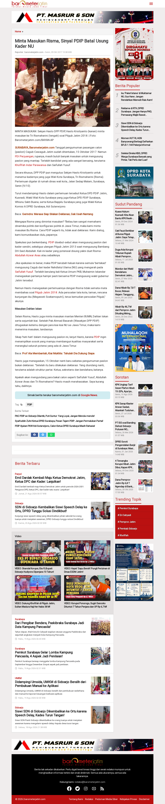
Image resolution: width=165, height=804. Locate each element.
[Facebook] (34, 435)
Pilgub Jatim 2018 (46, 292)
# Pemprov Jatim (127, 522)
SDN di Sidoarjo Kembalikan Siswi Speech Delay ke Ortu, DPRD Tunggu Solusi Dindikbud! (51, 509)
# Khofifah (123, 535)
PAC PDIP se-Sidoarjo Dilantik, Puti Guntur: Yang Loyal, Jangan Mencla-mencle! (55, 416)
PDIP (51, 242)
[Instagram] (85, 790)
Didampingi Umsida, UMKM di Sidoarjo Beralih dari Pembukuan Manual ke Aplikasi (50, 684)
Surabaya (20, 619)
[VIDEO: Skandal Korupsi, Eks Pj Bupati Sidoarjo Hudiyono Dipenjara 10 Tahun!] (38, 553)
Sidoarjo (19, 503)
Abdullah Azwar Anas (28, 255)
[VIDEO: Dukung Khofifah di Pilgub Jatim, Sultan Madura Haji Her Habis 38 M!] (38, 588)
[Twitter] (42, 435)
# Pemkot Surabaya (128, 508)
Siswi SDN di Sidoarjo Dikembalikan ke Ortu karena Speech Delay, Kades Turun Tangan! (51, 713)
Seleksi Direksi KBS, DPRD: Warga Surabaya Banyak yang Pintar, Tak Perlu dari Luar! (136, 156)
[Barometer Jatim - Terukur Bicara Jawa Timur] (29, 3)
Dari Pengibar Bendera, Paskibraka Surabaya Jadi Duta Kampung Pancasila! (49, 625)
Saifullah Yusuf (24, 271)
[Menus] (151, 4)
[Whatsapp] (51, 435)
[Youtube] (94, 790)
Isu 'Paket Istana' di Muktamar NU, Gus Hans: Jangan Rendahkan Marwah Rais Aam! (136, 96)
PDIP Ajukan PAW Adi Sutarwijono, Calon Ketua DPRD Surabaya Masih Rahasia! (55, 426)
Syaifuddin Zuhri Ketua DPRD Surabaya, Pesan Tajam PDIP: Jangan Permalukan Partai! (59, 421)
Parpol (18, 474)
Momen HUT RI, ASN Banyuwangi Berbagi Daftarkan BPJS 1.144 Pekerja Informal (137, 141)
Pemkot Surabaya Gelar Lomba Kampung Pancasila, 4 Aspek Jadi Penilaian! (44, 654)
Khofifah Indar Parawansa (30, 165)
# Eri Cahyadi (124, 515)
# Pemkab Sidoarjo (127, 528)
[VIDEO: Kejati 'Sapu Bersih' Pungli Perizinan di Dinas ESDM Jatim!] (87, 553)
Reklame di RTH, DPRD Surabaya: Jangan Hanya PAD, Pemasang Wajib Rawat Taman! (136, 112)
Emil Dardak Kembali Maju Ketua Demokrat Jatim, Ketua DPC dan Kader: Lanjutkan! (50, 479)
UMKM (18, 678)
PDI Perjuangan (24, 156)
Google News (89, 395)
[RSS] (102, 790)
